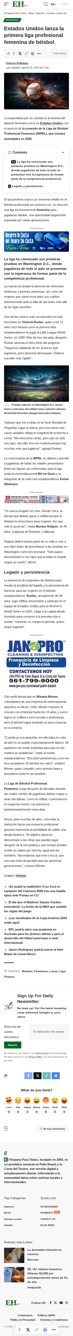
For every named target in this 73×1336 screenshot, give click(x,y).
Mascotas (33, 1259)
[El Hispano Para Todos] (19, 4)
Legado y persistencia (27, 186)
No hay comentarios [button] (54, 1129)
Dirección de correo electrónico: (12, 1032)
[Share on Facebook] (14, 53)
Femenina (41, 971)
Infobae (21, 875)
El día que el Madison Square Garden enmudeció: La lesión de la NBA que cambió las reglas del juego (35, 906)
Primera (9, 976)
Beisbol (27, 971)
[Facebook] (51, 1302)
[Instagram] (66, 1302)
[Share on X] (20, 53)
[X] (55, 1302)
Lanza (53, 971)
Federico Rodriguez (17, 63)
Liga (62, 971)
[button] (7, 4)
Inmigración (34, 1287)
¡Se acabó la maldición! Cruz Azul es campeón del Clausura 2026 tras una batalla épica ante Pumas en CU (34, 891)
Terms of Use (42, 1053)
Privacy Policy (35, 1057)
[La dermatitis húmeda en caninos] (14, 1255)
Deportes (12, 20)
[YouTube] (61, 1302)
